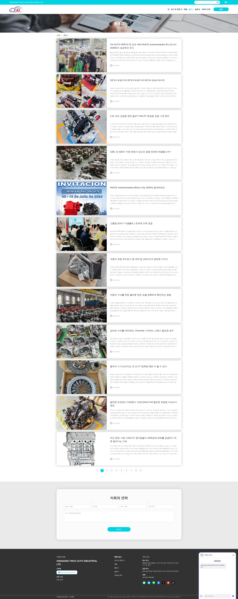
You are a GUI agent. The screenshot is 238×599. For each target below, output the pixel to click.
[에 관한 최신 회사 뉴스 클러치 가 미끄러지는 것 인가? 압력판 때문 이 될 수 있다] (82, 393)
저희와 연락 (206, 9)
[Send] (233, 596)
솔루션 (197, 9)
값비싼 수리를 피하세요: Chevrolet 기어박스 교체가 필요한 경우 (142, 330)
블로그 (191, 9)
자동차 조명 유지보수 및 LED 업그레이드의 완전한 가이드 (139, 259)
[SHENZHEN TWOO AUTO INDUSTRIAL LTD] (19, 9)
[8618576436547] (144, 583)
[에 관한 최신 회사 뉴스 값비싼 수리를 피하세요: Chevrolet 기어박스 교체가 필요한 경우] (82, 358)
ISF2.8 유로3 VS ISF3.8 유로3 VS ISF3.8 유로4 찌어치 (137, 80)
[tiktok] (173, 583)
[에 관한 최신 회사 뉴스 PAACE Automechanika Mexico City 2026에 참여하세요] (82, 214)
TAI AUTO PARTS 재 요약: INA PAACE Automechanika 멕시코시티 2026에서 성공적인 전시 (143, 46)
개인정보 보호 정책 (62, 597)
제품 (185, 9)
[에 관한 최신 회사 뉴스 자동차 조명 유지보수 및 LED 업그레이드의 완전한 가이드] (82, 286)
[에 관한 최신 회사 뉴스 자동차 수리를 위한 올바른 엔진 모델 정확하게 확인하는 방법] (82, 322)
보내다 (119, 529)
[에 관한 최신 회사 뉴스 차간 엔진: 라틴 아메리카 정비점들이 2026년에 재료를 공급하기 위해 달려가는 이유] (82, 465)
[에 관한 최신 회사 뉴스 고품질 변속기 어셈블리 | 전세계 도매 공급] (82, 250)
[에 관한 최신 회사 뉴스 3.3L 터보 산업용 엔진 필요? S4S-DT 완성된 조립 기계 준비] (82, 143)
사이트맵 (71, 597)
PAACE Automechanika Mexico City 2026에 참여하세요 (137, 187)
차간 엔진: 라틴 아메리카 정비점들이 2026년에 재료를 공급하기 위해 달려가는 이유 (143, 440)
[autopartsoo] (149, 583)
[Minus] (233, 555)
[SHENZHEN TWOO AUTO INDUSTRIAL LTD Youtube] (168, 583)
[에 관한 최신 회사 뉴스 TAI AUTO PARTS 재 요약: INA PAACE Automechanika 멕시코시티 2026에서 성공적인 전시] (82, 71)
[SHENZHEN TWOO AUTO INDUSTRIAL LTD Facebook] (158, 583)
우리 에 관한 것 (176, 9)
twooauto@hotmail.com (68, 572)
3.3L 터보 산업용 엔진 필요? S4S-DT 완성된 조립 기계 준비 (139, 116)
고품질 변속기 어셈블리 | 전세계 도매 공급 (131, 223)
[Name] (218, 2)
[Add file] (201, 596)
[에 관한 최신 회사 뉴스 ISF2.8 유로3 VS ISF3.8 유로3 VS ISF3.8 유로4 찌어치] (82, 107)
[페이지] (140, 470)
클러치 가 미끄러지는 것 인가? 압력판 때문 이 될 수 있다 (138, 366)
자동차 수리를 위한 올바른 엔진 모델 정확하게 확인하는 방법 (140, 295)
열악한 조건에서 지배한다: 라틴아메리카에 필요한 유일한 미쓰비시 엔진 (143, 404)
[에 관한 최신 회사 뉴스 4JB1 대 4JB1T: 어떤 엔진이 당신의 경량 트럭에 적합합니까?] (82, 179)
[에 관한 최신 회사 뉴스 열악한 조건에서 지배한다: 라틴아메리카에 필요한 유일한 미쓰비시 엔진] (82, 429)
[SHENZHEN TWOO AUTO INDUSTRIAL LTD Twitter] (163, 583)
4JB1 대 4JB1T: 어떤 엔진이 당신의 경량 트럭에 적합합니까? (140, 152)
